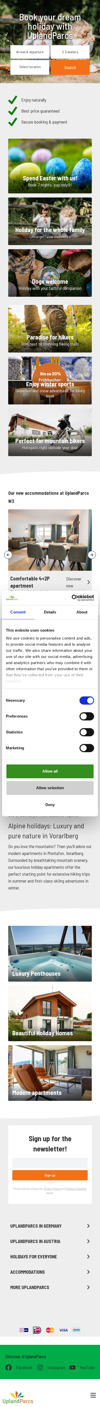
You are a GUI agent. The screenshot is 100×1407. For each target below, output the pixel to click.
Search (70, 67)
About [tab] (82, 612)
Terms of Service (76, 1188)
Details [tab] (50, 612)
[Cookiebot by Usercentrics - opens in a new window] (72, 598)
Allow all (50, 771)
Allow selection (50, 788)
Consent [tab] (18, 612)
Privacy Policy (52, 1188)
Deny (50, 805)
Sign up (50, 1175)
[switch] (86, 716)
